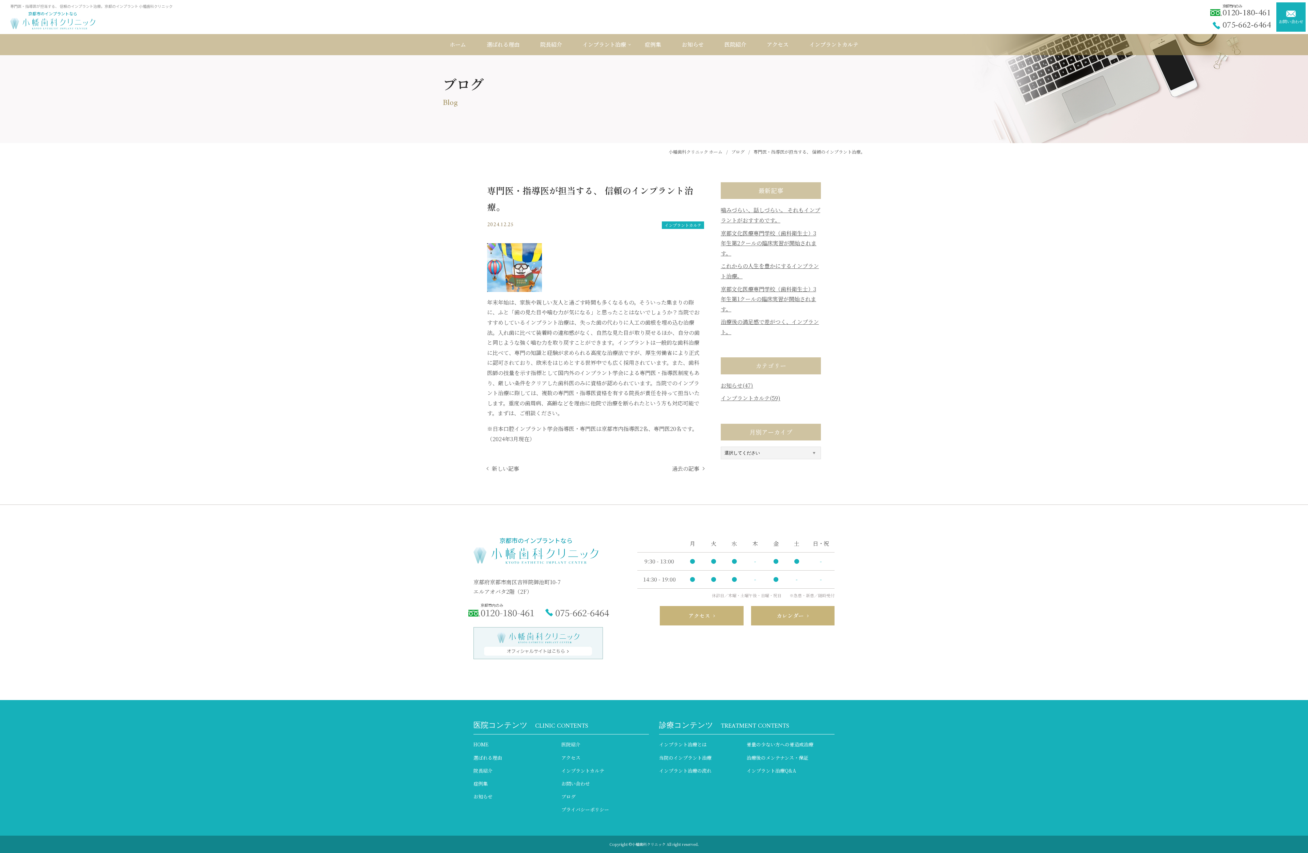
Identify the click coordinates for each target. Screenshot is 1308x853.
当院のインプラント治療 (685, 758)
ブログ (568, 796)
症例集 (480, 783)
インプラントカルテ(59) (750, 398)
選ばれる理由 (487, 758)
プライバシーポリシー (585, 809)
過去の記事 (685, 468)
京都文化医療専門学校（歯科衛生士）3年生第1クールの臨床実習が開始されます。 (768, 299)
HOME (480, 744)
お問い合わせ (1291, 21)
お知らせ (483, 796)
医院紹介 (570, 744)
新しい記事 (505, 468)
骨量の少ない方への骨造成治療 (780, 744)
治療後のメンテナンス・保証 (777, 758)
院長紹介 (483, 770)
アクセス (570, 758)
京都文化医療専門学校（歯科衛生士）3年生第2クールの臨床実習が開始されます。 (768, 243)
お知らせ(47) (737, 385)
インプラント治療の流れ (685, 770)
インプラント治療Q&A (771, 770)
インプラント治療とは (683, 744)
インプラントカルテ (683, 225)
